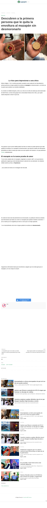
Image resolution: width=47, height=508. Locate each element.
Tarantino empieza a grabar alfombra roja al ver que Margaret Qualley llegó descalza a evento (32, 439)
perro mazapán (9, 364)
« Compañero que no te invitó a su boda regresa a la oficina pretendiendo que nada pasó (11, 352)
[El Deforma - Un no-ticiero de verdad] (23, 2)
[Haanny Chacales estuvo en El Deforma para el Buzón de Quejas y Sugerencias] (10, 476)
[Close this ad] (46, 501)
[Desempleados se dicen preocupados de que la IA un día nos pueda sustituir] (7, 383)
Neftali (2, 152)
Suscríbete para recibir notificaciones (24, 300)
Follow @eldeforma (5, 485)
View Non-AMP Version (27, 497)
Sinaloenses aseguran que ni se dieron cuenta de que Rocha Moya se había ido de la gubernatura (32, 451)
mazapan (3, 364)
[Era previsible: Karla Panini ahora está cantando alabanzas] (10, 464)
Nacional (3, 15)
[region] (23, 7)
